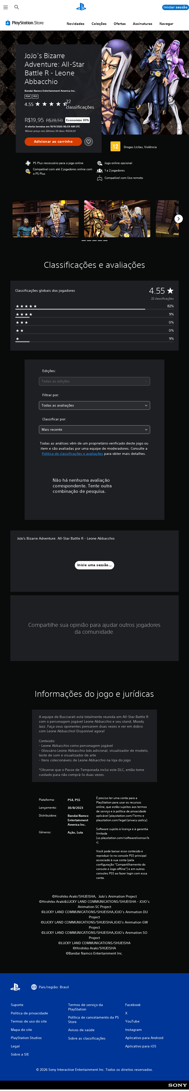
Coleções (99, 23)
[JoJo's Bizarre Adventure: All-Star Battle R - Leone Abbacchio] (46, 218)
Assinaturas (142, 23)
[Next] (178, 219)
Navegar (166, 23)
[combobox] (94, 381)
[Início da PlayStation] (81, 7)
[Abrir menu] (5, 7)
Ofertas (120, 23)
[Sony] (178, 1088)
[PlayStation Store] (25, 23)
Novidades (75, 23)
